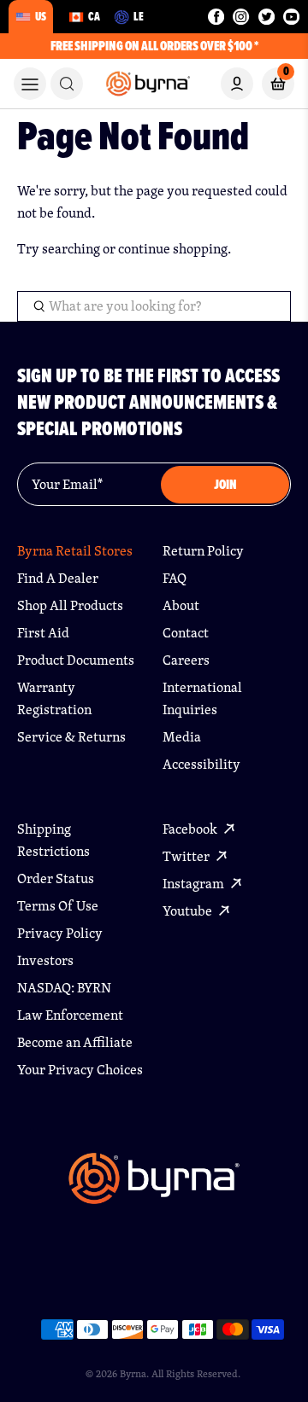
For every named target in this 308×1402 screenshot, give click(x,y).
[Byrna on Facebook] (216, 17)
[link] (66, 83)
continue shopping (173, 249)
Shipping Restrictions (53, 840)
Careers (186, 660)
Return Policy (203, 551)
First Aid (43, 633)
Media (182, 737)
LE (138, 16)
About (181, 605)
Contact (186, 633)
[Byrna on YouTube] (291, 17)
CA (94, 16)
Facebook (191, 829)
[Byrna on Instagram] (241, 17)
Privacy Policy (60, 933)
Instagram (195, 883)
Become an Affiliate (75, 1042)
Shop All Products (70, 605)
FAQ (175, 578)
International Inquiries (202, 698)
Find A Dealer (57, 578)
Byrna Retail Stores (75, 551)
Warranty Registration (54, 698)
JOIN (225, 484)
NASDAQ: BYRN (64, 988)
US (40, 16)
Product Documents (75, 660)
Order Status (55, 878)
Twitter (187, 856)
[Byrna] (154, 1186)
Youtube (189, 911)
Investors (45, 960)
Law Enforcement (70, 1015)
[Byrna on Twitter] (266, 17)
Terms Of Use (57, 906)
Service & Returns (71, 737)
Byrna (133, 1373)
